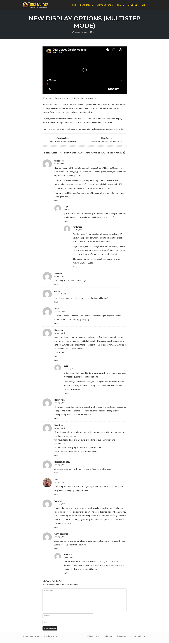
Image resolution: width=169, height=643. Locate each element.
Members (132, 5)
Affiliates (90, 636)
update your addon (79, 129)
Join (143, 5)
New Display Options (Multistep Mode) (84, 22)
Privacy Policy (121, 636)
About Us (99, 636)
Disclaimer (109, 636)
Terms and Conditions (137, 636)
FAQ (119, 5)
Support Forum (105, 5)
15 (93, 32)
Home (73, 5)
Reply (56, 201)
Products (85, 5)
